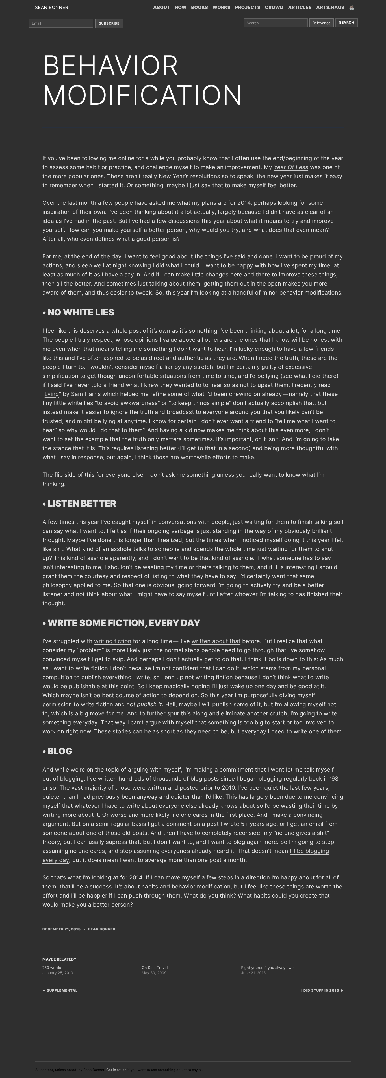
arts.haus (330, 7)
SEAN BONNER (51, 7)
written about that (216, 641)
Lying (52, 394)
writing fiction (112, 641)
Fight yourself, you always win (268, 968)
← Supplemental (60, 990)
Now (181, 7)
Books (199, 7)
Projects (248, 7)
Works (221, 7)
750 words (51, 968)
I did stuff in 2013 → (322, 990)
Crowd (274, 7)
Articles (300, 7)
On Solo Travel (155, 968)
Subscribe (109, 23)
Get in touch (116, 1070)
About (161, 7)
